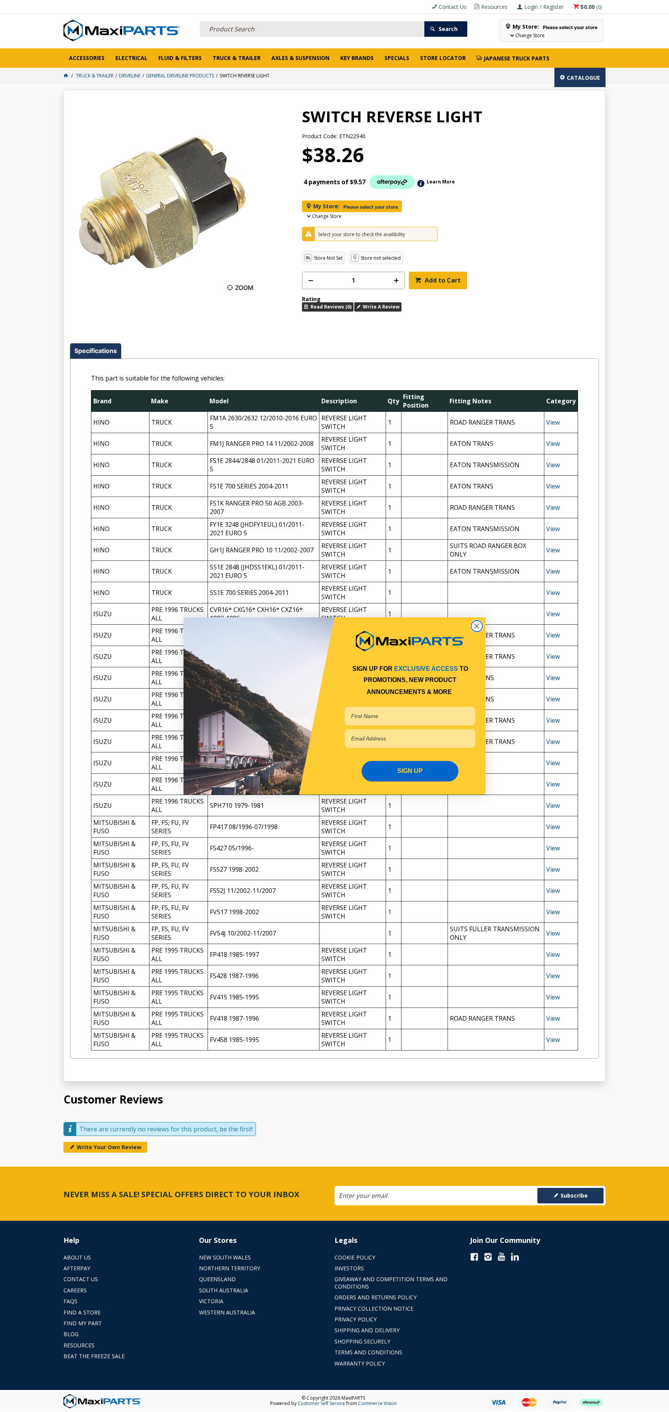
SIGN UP (410, 771)
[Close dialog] (476, 626)
